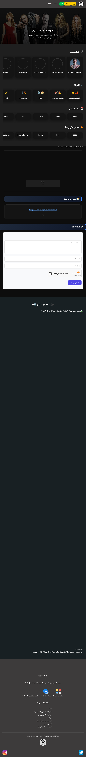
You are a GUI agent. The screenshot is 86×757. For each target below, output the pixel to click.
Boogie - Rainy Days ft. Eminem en (43, 210)
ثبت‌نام (68, 4)
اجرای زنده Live (23, 135)
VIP (62, 4)
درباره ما (49, 717)
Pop (57, 135)
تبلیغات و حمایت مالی (44, 721)
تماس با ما (48, 724)
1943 (75, 116)
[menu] (55, 3)
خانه (50, 708)
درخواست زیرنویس (45, 714)
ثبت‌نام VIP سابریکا (45, 727)
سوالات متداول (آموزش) (43, 711)
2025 (75, 135)
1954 (41, 116)
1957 (23, 116)
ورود (73, 4)
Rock (40, 135)
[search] (49, 4)
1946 (58, 116)
